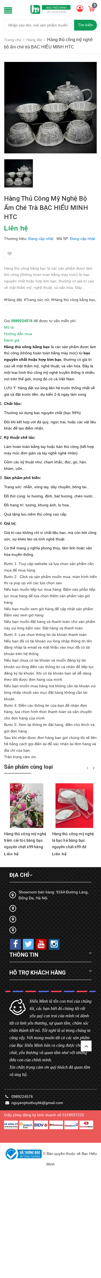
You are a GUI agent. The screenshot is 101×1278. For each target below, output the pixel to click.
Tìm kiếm (85, 25)
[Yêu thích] (9, 254)
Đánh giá (11, 340)
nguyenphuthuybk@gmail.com (37, 1103)
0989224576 (22, 321)
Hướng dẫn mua (18, 334)
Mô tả (9, 327)
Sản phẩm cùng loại (28, 767)
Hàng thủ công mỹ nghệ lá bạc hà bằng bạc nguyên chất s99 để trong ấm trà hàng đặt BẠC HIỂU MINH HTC (73, 847)
